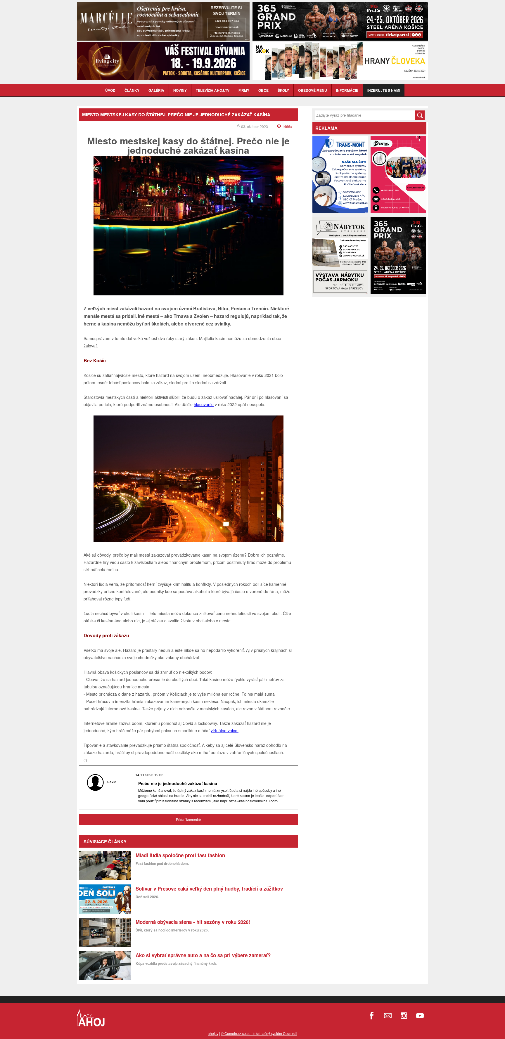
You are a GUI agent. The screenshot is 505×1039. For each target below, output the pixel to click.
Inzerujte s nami (383, 90)
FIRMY (243, 90)
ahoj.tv (213, 1033)
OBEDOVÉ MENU (312, 90)
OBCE (263, 90)
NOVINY (180, 90)
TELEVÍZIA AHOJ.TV (212, 90)
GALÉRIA (156, 90)
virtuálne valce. (224, 730)
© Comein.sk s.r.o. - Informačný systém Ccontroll (259, 1033)
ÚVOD (110, 90)
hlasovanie (204, 404)
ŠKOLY (283, 90)
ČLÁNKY (131, 90)
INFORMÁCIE (347, 90)
